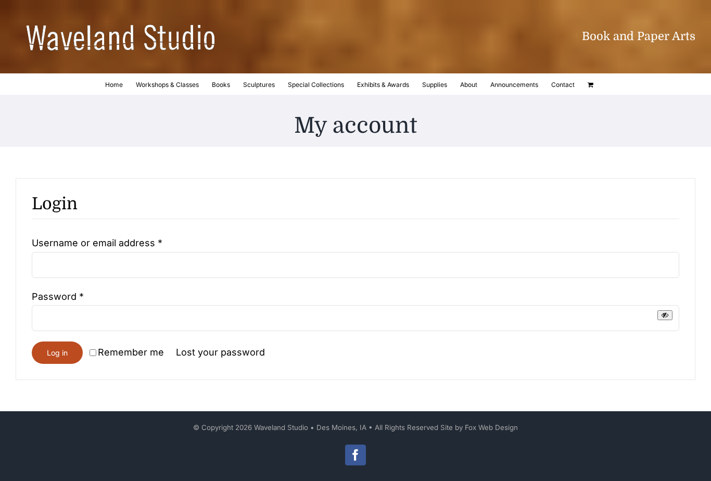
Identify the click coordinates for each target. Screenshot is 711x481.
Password (58, 296)
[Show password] (664, 315)
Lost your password (220, 352)
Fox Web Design (491, 427)
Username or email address (97, 242)
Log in (57, 352)
